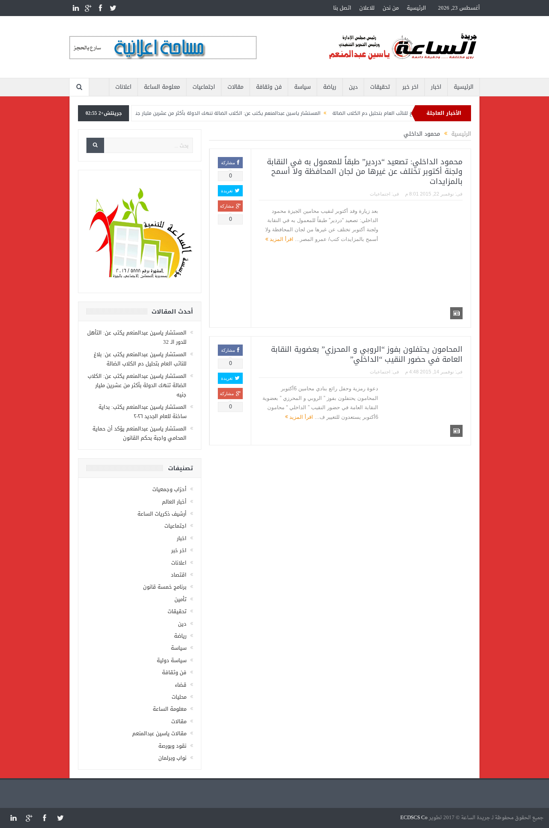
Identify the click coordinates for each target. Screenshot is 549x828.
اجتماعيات (204, 87)
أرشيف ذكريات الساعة (161, 514)
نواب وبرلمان (172, 758)
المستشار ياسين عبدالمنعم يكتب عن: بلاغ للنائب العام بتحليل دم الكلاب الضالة (140, 359)
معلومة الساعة (162, 87)
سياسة (302, 87)
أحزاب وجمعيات (169, 489)
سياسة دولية (171, 660)
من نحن (391, 8)
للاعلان (367, 8)
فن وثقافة (269, 87)
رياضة (329, 87)
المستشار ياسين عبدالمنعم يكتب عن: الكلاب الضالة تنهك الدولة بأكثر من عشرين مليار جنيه (239, 113)
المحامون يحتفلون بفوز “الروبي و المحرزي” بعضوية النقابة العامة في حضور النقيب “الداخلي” (367, 354)
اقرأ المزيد (280, 239)
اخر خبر (410, 87)
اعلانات (123, 87)
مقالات (235, 87)
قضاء (180, 685)
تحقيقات (380, 87)
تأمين (180, 599)
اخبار (436, 87)
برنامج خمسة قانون (164, 587)
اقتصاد (178, 575)
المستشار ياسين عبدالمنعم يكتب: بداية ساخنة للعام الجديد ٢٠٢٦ (142, 411)
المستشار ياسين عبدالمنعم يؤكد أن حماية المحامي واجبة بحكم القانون (139, 433)
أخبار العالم (174, 502)
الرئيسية (416, 8)
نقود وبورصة (172, 746)
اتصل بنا (342, 8)
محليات (179, 697)
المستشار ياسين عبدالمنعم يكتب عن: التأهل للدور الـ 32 (136, 337)
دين (353, 87)
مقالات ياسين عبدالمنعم (159, 733)
